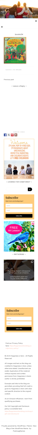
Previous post (9, 79)
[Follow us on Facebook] (5, 134)
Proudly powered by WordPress (14, 426)
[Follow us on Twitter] (8, 134)
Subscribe (19, 216)
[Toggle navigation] (2, 27)
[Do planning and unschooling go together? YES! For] (19, 275)
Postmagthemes (19, 431)
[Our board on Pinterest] (12, 134)
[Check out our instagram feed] (15, 134)
